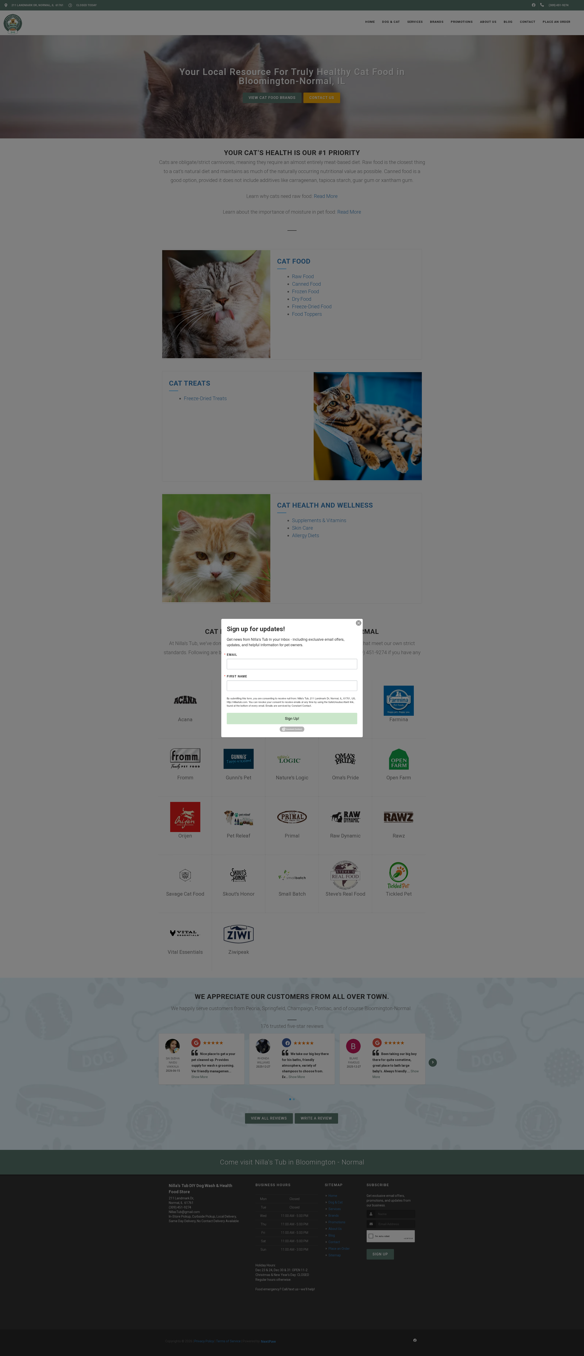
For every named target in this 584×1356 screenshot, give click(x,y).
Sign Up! (292, 718)
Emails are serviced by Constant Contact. (289, 705)
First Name (237, 676)
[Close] (358, 623)
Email (232, 654)
